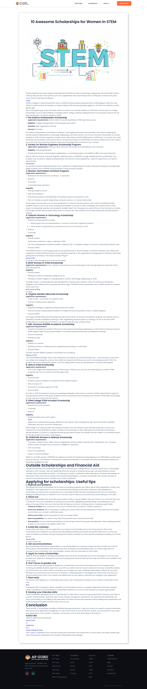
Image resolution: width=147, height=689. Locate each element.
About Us (110, 670)
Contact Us (111, 673)
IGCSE (73, 670)
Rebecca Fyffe (31, 355)
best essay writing (33, 289)
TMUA (91, 659)
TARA (91, 670)
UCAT (91, 662)
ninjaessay (30, 625)
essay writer (30, 258)
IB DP (72, 662)
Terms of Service (117, 685)
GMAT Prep (56, 666)
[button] (79, 3)
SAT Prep (55, 659)
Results (110, 666)
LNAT (90, 677)
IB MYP (73, 666)
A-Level (73, 673)
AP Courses (75, 659)
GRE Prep (55, 670)
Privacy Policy (107, 685)
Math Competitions (59, 677)
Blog (109, 662)
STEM (30, 420)
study (28, 100)
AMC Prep (55, 673)
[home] (22, 3)
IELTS (90, 673)
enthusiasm (30, 164)
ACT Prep (55, 662)
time (27, 585)
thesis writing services (34, 630)
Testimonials (112, 659)
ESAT (91, 666)
